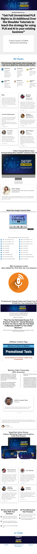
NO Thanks (18, 59)
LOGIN (6, 544)
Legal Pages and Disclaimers (18, 544)
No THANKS (18, 532)
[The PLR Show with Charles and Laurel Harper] (18, 5)
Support (18, 536)
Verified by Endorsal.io (23, 110)
